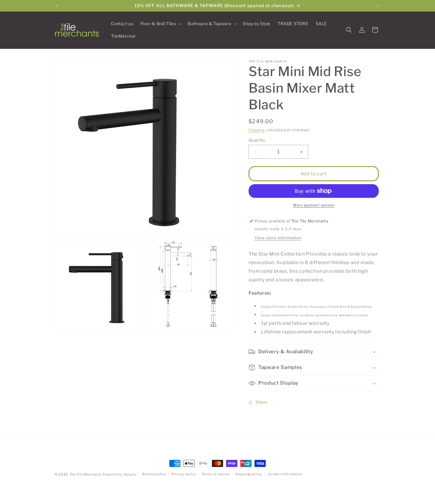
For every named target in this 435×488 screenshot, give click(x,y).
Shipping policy (248, 474)
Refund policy (154, 474)
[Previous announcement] (56, 5)
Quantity (257, 140)
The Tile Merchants (86, 474)
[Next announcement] (378, 5)
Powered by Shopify (120, 474)
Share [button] (261, 401)
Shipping (257, 130)
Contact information (285, 474)
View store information (277, 237)
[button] (160, 23)
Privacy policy (184, 474)
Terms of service (216, 474)
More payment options (313, 205)
